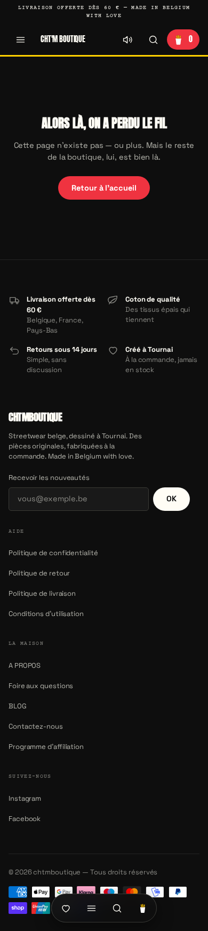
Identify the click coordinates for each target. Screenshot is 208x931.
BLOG (18, 706)
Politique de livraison (42, 593)
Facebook (25, 818)
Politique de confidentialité (53, 552)
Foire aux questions (41, 685)
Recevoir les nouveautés (49, 477)
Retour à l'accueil (103, 188)
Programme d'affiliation (46, 746)
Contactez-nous (36, 726)
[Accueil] (65, 908)
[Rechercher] (153, 39)
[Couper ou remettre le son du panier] (127, 39)
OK (171, 498)
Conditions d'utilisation (46, 613)
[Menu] (20, 39)
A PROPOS (25, 665)
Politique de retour (39, 573)
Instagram (25, 798)
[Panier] (142, 908)
